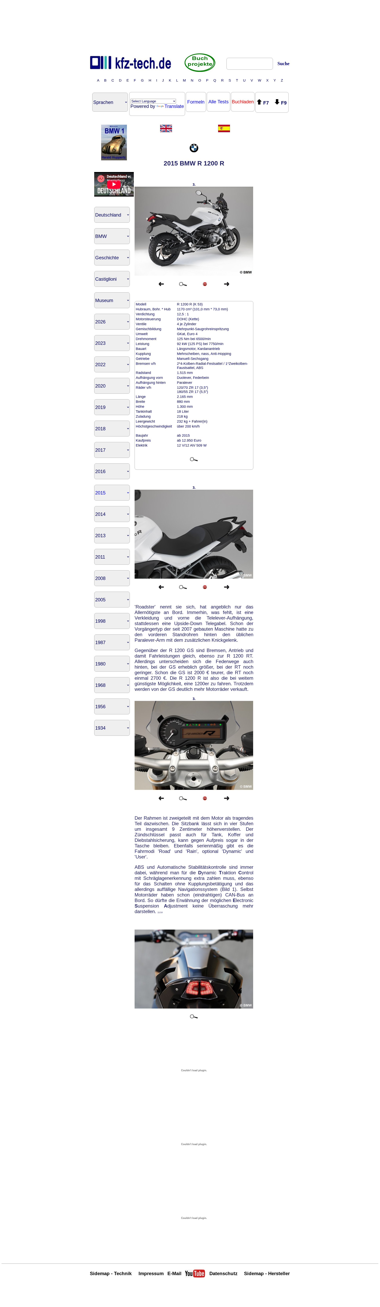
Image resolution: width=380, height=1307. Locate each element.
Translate (174, 106)
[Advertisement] (190, 26)
